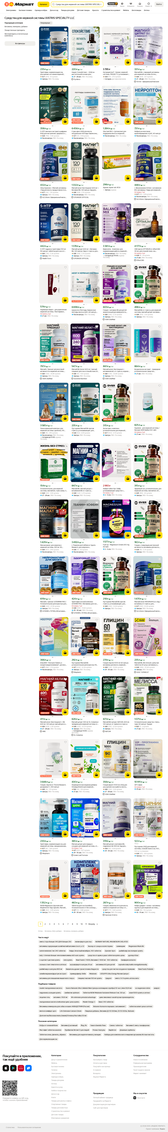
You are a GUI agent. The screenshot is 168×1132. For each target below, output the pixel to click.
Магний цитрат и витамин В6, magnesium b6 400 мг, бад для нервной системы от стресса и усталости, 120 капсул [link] (114, 845)
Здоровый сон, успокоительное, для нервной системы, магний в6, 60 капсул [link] (147, 490)
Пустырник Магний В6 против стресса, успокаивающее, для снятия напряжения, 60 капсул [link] (83, 430)
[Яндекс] (162, 1129)
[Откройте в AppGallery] (21, 1071)
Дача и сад (55, 1094)
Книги (53, 1097)
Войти (159, 4)
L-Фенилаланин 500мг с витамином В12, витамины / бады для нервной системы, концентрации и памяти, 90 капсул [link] (147, 189)
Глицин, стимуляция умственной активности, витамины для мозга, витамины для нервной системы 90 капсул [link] (147, 546)
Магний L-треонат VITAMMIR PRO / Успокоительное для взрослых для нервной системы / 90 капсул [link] (53, 603)
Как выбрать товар (100, 1060)
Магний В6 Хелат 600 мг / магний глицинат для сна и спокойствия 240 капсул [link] (85, 370)
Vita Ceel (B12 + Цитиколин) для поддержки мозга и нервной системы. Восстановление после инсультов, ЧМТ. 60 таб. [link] (115, 132)
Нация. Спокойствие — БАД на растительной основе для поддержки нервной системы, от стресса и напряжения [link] (84, 73)
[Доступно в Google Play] (13, 1071)
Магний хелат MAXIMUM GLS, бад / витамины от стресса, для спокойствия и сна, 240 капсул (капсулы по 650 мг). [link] (147, 603)
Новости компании (140, 1060)
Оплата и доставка (100, 1063)
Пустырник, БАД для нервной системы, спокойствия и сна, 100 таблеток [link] (146, 848)
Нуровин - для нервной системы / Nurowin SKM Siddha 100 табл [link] (147, 429)
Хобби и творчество (58, 1090)
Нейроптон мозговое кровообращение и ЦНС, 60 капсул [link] (147, 132)
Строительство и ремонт (60, 1111)
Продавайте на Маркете (102, 1101)
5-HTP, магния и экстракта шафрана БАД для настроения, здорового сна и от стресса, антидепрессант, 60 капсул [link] (53, 132)
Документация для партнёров (104, 1104)
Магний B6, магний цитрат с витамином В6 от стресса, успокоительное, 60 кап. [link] (82, 490)
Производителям (139, 1066)
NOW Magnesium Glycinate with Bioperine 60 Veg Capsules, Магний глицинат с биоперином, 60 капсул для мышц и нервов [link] (53, 907)
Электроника (56, 1073)
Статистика (10, 1127)
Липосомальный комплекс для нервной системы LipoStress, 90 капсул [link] (52, 430)
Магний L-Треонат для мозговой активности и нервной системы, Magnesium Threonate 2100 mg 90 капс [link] (52, 370)
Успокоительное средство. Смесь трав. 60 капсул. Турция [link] (146, 723)
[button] (46, 23)
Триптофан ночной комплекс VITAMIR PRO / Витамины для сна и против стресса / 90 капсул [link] (85, 603)
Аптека (54, 1084)
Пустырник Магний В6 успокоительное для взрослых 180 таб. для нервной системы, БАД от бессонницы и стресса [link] (85, 664)
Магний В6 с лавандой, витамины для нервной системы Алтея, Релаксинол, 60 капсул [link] (146, 73)
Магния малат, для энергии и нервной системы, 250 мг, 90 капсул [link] (51, 546)
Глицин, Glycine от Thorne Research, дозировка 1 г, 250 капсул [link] (53, 786)
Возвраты (96, 1073)
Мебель (54, 1063)
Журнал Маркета (99, 1077)
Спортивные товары (59, 1104)
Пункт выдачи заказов (141, 1070)
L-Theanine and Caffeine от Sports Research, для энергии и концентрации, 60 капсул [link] (84, 546)
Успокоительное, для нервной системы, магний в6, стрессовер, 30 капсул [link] (53, 490)
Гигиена (54, 1070)
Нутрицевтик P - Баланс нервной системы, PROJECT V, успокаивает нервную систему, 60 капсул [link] (115, 73)
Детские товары (57, 1115)
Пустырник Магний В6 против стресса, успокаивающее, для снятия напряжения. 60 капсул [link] (114, 603)
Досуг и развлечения (59, 1060)
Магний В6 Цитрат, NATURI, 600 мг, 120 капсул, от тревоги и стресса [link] (116, 723)
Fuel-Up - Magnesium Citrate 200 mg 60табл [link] (116, 546)
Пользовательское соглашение (29, 1127)
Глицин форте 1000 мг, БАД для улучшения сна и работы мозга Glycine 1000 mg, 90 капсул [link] (115, 786)
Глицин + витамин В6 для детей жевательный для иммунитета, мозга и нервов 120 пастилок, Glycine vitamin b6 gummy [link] (115, 311)
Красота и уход (57, 1087)
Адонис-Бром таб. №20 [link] (111, 187)
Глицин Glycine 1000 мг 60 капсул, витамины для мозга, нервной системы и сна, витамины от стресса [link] (116, 664)
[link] (55, 941)
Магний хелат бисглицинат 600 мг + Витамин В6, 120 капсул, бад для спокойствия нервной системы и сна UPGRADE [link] (85, 189)
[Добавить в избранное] (65, 29)
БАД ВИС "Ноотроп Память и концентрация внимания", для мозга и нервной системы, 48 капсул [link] (53, 664)
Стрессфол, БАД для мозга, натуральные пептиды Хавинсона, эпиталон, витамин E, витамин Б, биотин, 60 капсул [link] (84, 132)
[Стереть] (101, 4)
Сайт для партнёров (100, 1108)
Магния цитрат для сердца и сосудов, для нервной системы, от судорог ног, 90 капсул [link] (84, 845)
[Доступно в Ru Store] (28, 1071)
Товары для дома (57, 1080)
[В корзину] (65, 62)
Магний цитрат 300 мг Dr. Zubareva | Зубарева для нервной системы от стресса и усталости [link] (85, 723)
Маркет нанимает (140, 1073)
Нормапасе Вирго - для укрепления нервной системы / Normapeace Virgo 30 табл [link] (53, 311)
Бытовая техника (57, 1066)
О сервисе (97, 1070)
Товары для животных (59, 1108)
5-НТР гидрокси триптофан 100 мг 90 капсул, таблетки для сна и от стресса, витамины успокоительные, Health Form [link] (53, 250)
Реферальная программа (142, 1063)
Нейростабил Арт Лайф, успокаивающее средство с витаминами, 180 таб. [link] (113, 490)
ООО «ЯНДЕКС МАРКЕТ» (156, 1126)
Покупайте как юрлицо (101, 1066)
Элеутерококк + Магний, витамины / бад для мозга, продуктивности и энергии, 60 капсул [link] (53, 189)
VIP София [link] (138, 785)
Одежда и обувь (57, 1077)
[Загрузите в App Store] (6, 1071)
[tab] (11, 10)
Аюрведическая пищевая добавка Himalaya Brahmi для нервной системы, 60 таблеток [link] (84, 786)
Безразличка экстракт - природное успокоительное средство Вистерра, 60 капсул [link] (147, 370)
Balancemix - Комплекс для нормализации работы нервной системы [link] (114, 250)
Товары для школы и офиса (61, 1101)
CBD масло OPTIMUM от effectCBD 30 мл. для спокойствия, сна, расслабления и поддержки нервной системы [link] (147, 250)
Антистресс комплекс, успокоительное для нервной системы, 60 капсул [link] (114, 430)
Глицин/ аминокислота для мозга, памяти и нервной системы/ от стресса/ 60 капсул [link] (115, 907)
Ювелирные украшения (60, 1118)
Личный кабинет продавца (103, 1097)
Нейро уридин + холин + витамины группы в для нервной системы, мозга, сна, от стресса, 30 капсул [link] (147, 907)
